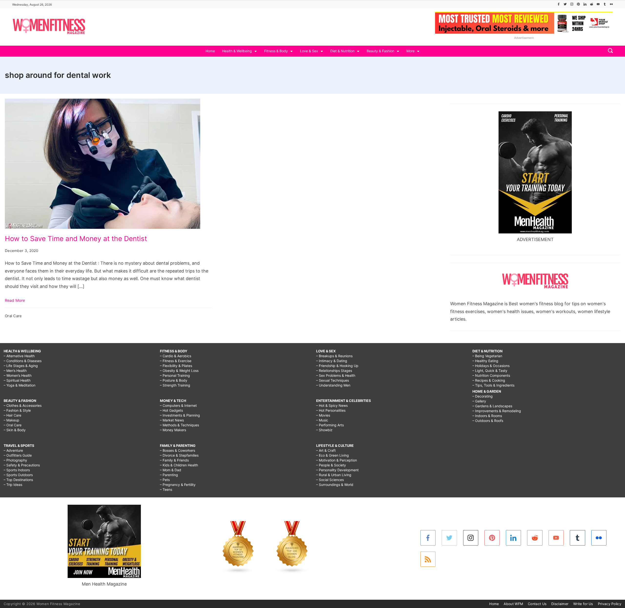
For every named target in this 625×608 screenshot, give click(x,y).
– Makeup (11, 420)
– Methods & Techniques (179, 425)
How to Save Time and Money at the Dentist (76, 238)
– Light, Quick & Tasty (489, 370)
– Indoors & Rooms (487, 416)
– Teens (166, 489)
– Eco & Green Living (332, 455)
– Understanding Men (333, 385)
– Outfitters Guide (18, 455)
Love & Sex (309, 51)
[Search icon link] (609, 51)
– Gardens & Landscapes (492, 406)
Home (210, 51)
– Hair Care (12, 415)
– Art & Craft (326, 450)
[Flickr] (611, 4)
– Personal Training (175, 375)
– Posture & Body (173, 380)
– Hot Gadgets (171, 410)
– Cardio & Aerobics (175, 356)
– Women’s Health (17, 375)
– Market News (172, 420)
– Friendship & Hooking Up (337, 366)
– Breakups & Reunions (334, 356)
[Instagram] (571, 4)
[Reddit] (591, 4)
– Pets (165, 480)
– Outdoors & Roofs (487, 421)
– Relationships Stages (334, 370)
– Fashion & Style (17, 410)
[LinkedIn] (584, 4)
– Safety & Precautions (22, 465)
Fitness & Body (276, 51)
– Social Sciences (330, 480)
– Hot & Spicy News (332, 405)
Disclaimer (559, 604)
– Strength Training (175, 385)
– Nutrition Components (491, 375)
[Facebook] (558, 4)
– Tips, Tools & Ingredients (493, 385)
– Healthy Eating (485, 361)
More (410, 51)
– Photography (15, 460)
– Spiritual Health (17, 380)
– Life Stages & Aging (21, 366)
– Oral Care (12, 425)
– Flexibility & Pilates (176, 366)
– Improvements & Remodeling (496, 411)
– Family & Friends (174, 460)
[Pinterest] (578, 4)
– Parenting (169, 475)
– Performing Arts (330, 425)
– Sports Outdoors (18, 475)
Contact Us (537, 604)
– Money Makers (173, 430)
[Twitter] (565, 4)
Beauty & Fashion (380, 51)
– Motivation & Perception (336, 460)
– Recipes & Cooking (488, 380)
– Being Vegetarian (487, 356)
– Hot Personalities (330, 410)
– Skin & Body (15, 430)
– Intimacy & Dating (331, 361)
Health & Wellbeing (237, 51)
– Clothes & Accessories (23, 405)
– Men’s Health (15, 370)
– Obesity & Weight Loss (179, 370)
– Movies (323, 415)
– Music (322, 420)
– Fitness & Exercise (175, 361)
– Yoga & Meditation (19, 385)
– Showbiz (324, 430)
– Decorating (482, 396)
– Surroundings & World (334, 484)
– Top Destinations (18, 480)
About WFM (513, 604)
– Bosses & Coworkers (177, 450)
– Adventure (13, 450)
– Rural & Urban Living (333, 475)
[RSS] (428, 559)
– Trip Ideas (13, 484)
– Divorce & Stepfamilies (179, 455)
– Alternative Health (19, 356)
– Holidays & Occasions (491, 366)
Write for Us (583, 604)
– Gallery (479, 401)
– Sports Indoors (17, 470)
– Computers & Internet (178, 405)
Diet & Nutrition (342, 51)
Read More (15, 300)
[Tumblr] (604, 4)
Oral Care (13, 316)
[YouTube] (598, 4)
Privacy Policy (609, 604)
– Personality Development (337, 470)
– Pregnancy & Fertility (178, 484)
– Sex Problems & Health (335, 375)
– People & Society (331, 465)
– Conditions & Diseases (23, 361)
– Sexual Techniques (332, 380)
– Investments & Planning (180, 415)
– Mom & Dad (170, 470)
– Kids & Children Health (179, 465)
